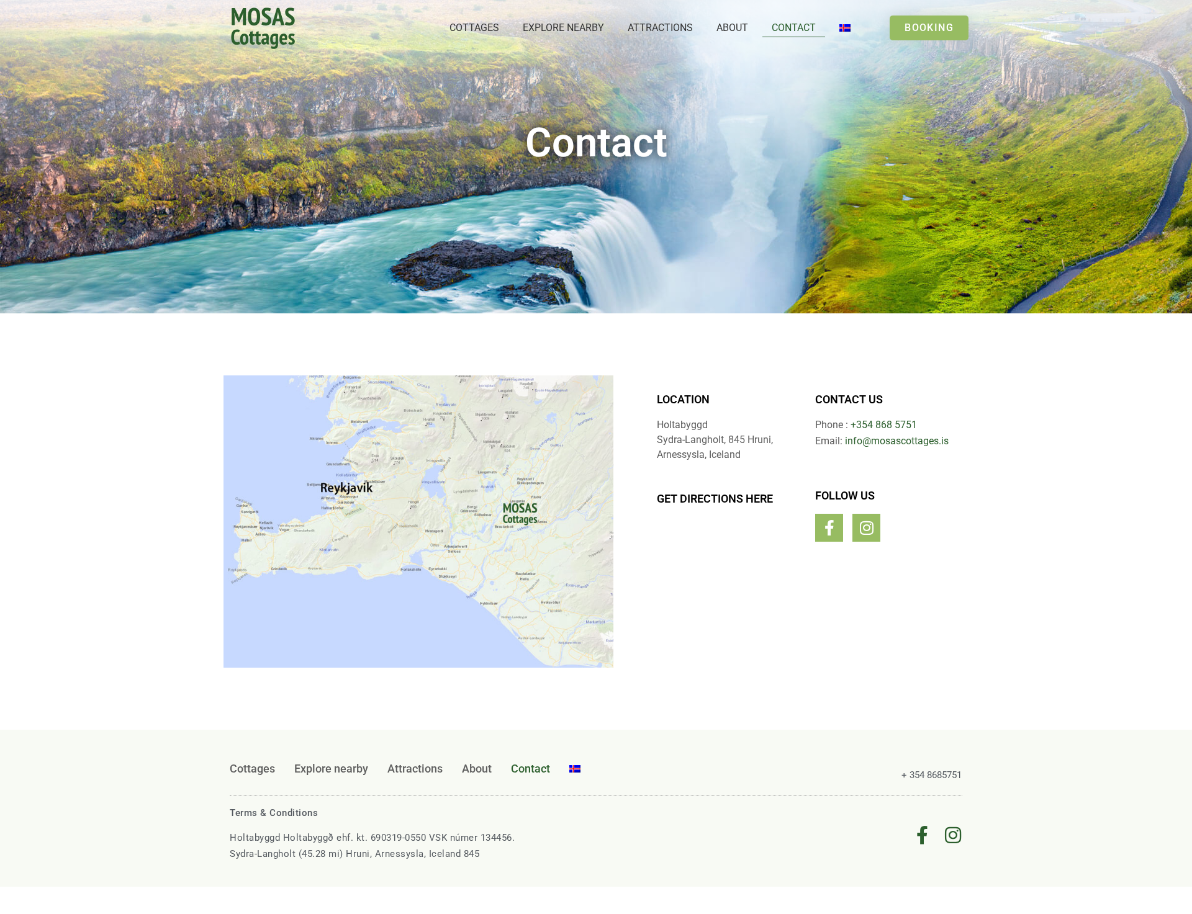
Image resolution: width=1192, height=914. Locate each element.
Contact (794, 28)
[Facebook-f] (829, 528)
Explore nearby (563, 28)
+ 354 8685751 (931, 775)
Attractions (660, 28)
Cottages (474, 28)
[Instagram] (866, 528)
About (732, 28)
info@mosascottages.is (897, 441)
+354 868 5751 (884, 425)
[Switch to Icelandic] (845, 28)
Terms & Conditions (274, 812)
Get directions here (715, 498)
